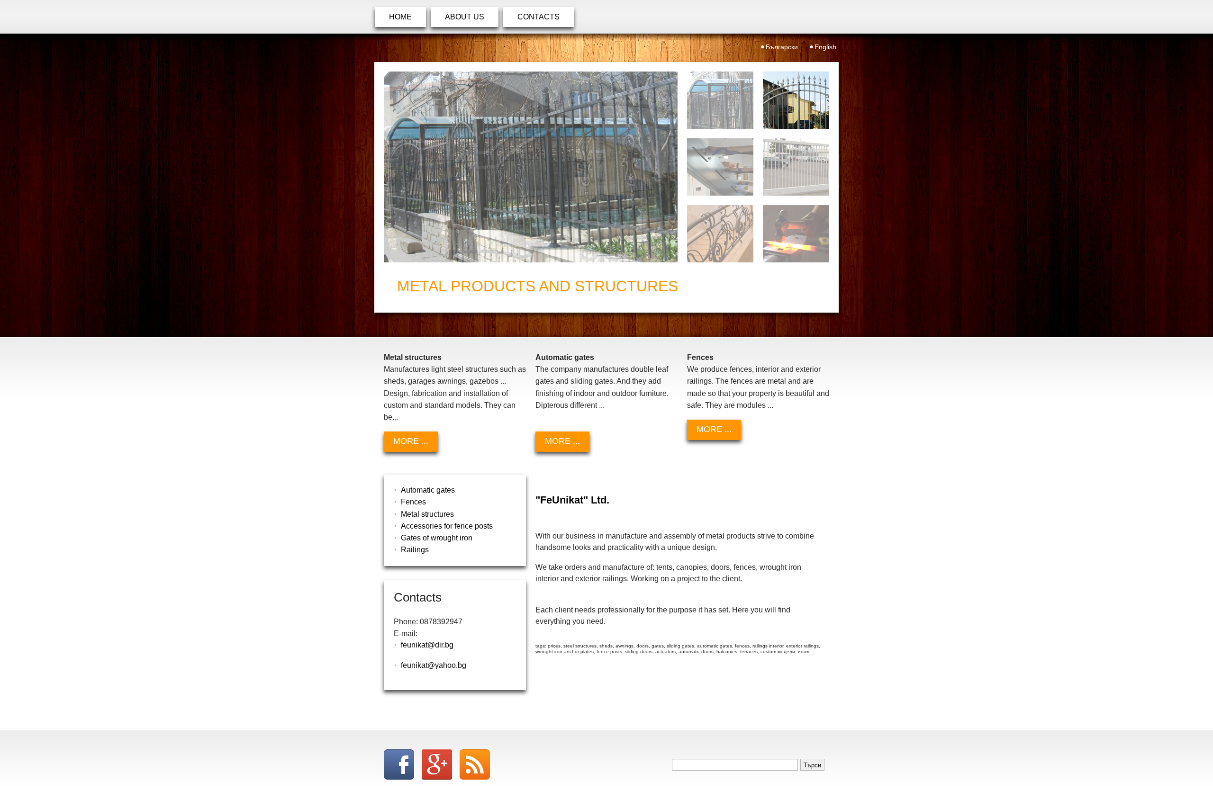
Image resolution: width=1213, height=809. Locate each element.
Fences (413, 502)
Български (782, 47)
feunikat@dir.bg (427, 645)
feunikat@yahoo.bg (433, 665)
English (825, 47)
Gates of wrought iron (436, 538)
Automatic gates (428, 490)
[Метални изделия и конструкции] (531, 167)
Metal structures (427, 514)
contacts (538, 17)
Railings (415, 550)
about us (464, 17)
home (400, 17)
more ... (410, 441)
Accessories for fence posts (447, 526)
